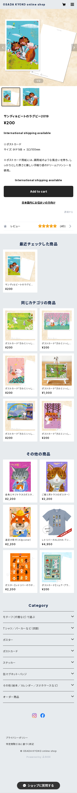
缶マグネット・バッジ (15, 674)
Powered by (34, 757)
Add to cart (38, 191)
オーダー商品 (11, 696)
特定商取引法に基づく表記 (20, 744)
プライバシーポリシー (17, 737)
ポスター (8, 639)
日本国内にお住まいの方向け (38, 202)
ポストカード (10, 651)
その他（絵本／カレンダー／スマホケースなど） (30, 685)
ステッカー (9, 662)
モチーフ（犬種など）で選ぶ (19, 617)
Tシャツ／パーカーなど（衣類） (21, 628)
